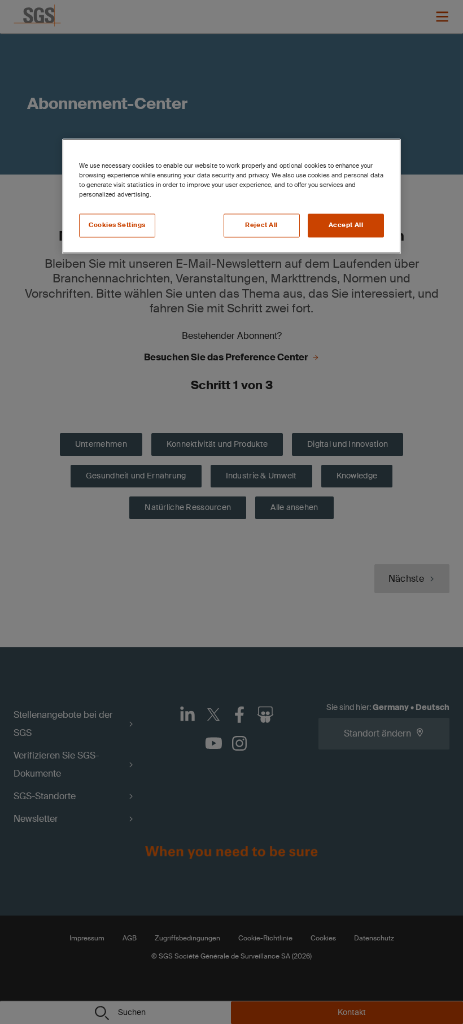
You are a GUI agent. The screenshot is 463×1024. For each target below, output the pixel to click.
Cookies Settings (117, 225)
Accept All (346, 225)
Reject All (261, 225)
